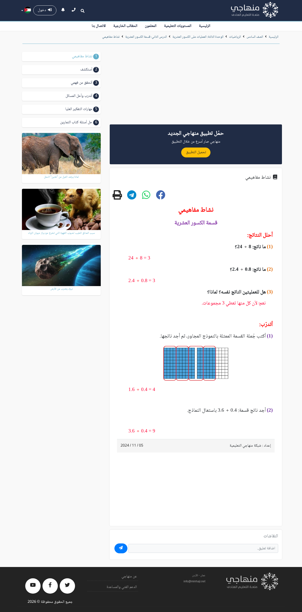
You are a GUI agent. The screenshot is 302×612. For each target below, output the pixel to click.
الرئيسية (204, 26)
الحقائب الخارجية (125, 26)
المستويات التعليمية (177, 26)
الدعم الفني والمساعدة (122, 587)
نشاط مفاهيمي (111, 37)
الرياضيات (235, 37)
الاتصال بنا (99, 26)
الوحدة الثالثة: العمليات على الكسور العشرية (197, 37)
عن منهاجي (129, 576)
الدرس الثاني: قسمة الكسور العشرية (146, 37)
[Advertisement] (196, 86)
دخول (43, 10)
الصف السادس (255, 37)
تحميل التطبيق (196, 152)
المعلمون (150, 26)
